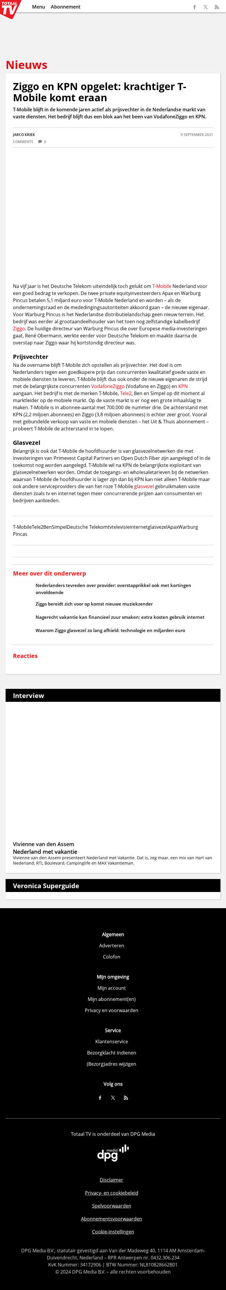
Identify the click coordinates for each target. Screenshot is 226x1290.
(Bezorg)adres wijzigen (111, 1064)
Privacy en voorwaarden (111, 1010)
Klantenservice (111, 1041)
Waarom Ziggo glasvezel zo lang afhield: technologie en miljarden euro (110, 630)
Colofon (111, 957)
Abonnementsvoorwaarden (111, 1219)
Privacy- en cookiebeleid (111, 1193)
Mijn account (111, 988)
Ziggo (19, 328)
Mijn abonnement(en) (112, 999)
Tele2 (126, 393)
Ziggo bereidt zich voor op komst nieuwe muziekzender (94, 604)
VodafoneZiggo (108, 386)
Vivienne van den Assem (43, 844)
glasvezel (144, 486)
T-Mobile (161, 286)
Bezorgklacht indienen (111, 1052)
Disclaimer (111, 1180)
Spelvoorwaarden (111, 1206)
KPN (183, 386)
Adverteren (111, 945)
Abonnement (65, 7)
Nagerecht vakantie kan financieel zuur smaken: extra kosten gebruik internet (120, 617)
